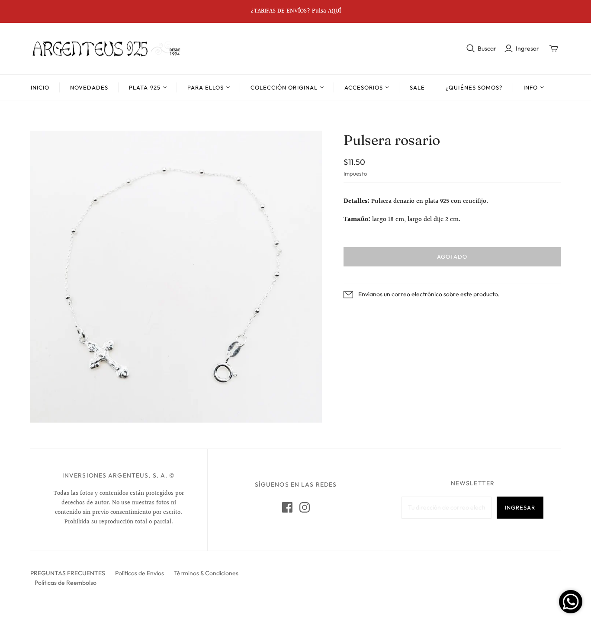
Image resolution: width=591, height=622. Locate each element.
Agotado (452, 256)
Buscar (487, 48)
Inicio (40, 87)
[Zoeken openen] (470, 48)
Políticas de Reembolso (65, 583)
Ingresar (527, 48)
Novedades (89, 87)
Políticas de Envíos (139, 573)
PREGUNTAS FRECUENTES (67, 573)
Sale (417, 87)
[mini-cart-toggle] (554, 48)
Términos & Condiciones (206, 573)
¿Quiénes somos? (474, 87)
